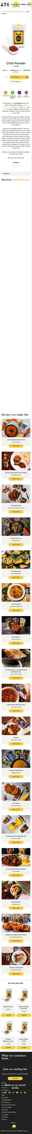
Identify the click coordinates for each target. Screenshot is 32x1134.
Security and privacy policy (8, 1105)
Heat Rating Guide (6, 1100)
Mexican (22, 11)
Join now (15, 1078)
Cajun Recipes (16, 871)
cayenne (17, 107)
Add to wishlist (16, 81)
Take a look (16, 446)
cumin (5, 109)
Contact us (4, 1087)
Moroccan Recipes (16, 838)
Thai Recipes (11, 507)
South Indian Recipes (16, 674)
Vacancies (4, 1119)
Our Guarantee (5, 1102)
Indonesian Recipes (16, 475)
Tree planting (5, 1114)
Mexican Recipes (16, 639)
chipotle (24, 105)
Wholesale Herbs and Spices (9, 1112)
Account (14, 4)
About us (4, 1083)
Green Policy (5, 1097)
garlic (25, 107)
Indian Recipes (16, 442)
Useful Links (5, 1117)
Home (3, 11)
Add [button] (7, 1015)
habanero (5, 107)
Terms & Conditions (7, 1107)
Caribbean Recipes (16, 772)
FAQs (3, 1095)
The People (5, 1109)
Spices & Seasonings (12, 11)
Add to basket (15, 77)
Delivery (4, 1092)
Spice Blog (4, 1085)
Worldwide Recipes (16, 573)
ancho (11, 107)
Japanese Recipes (16, 904)
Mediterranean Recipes (16, 606)
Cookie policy (5, 1090)
